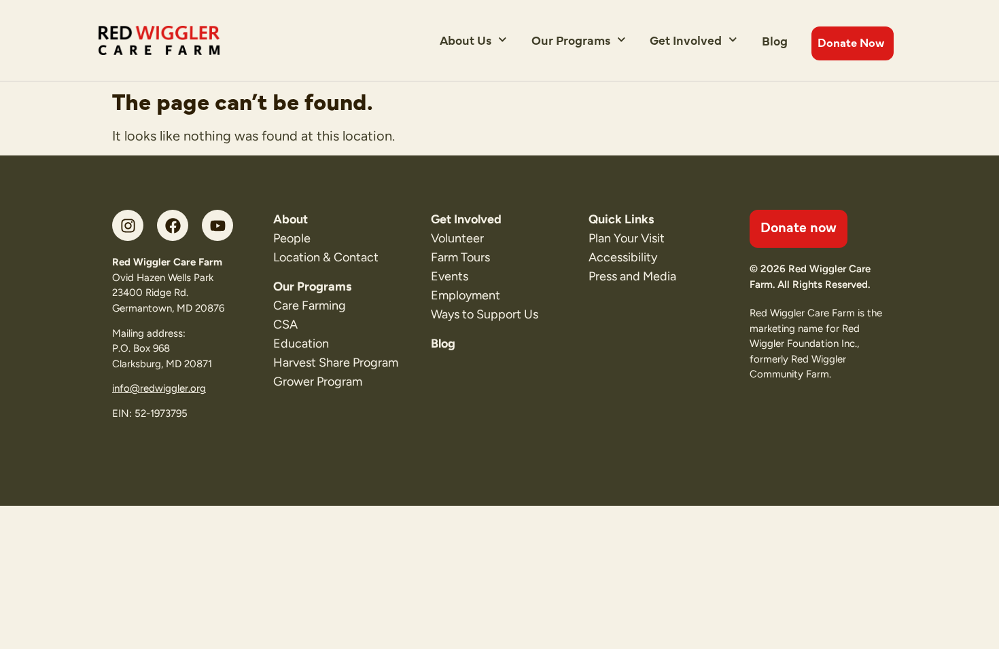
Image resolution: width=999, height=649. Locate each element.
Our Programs (570, 39)
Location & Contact (326, 257)
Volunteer (457, 238)
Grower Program (317, 381)
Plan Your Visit (627, 238)
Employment (465, 295)
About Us (465, 39)
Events (449, 276)
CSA (285, 324)
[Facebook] (172, 225)
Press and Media (632, 276)
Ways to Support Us (484, 314)
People (292, 238)
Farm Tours (460, 257)
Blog (775, 40)
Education (301, 343)
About (290, 219)
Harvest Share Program (335, 362)
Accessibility (623, 257)
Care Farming (309, 305)
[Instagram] (127, 225)
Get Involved (686, 39)
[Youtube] (217, 225)
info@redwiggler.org (159, 388)
